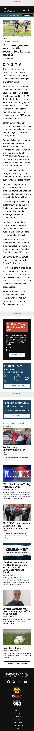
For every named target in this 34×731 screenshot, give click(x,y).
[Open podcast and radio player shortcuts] (24, 10)
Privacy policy (17, 725)
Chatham (6, 41)
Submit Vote (17, 355)
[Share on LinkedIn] (12, 64)
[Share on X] (8, 64)
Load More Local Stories (17, 664)
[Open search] (28, 10)
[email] (16, 64)
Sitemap (17, 728)
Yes (10, 347)
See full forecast (17, 386)
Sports (15, 41)
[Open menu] (32, 10)
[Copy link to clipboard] (20, 64)
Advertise (17, 719)
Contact (17, 710)
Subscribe (17, 416)
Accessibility (17, 713)
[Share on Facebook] (4, 64)
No (10, 350)
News (5, 455)
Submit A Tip (17, 716)
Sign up (27, 15)
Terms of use (17, 722)
